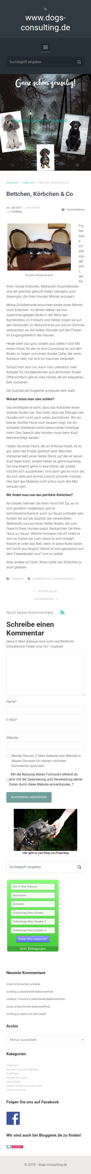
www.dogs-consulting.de (45, 22)
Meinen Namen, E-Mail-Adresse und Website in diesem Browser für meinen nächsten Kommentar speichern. (46, 761)
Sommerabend (44, 599)
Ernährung (12, 1073)
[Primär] (45, 47)
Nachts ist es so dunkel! (41, 121)
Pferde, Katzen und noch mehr (24, 1085)
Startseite (12, 182)
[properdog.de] (45, 830)
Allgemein (28, 182)
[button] (7, 122)
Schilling (16, 211)
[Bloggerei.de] (14, 1147)
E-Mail (11, 720)
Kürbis (36, 984)
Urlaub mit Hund (16, 1089)
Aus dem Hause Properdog (22, 1069)
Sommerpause (47, 591)
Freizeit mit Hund (16, 1077)
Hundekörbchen (42, 578)
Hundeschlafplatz (63, 578)
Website (12, 738)
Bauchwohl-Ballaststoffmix (37, 991)
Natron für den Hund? (33, 1014)
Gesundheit (13, 1081)
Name (11, 702)
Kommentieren (76, 209)
